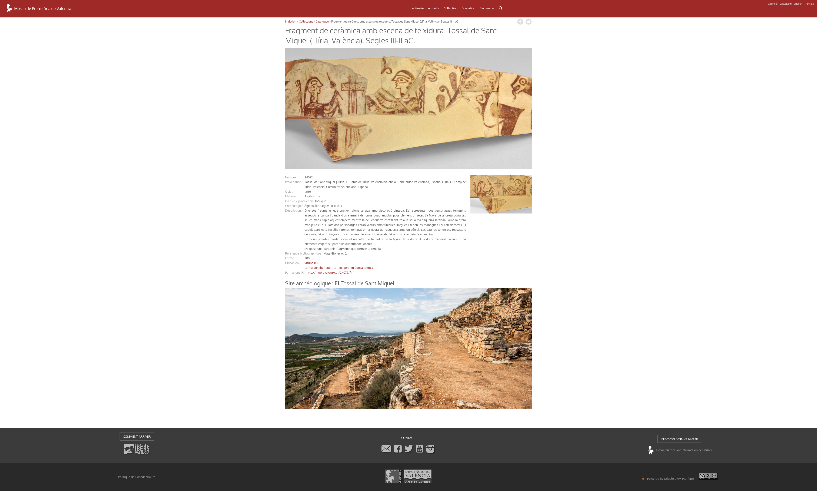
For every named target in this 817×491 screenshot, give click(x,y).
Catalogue (322, 21)
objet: (289, 191)
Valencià (772, 4)
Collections (306, 21)
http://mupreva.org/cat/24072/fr (329, 272)
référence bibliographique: (303, 253)
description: (293, 210)
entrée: (290, 258)
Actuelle (433, 8)
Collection (450, 8)
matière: (290, 196)
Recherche (487, 8)
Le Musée (417, 8)
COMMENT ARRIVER (137, 436)
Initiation (290, 21)
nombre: (291, 177)
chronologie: (293, 206)
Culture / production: (299, 201)
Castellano (786, 4)
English (798, 4)
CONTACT (408, 438)
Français (809, 4)
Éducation (468, 8)
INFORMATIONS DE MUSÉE (679, 439)
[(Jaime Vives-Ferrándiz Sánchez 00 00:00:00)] (408, 108)
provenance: (293, 182)
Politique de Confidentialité (136, 477)
